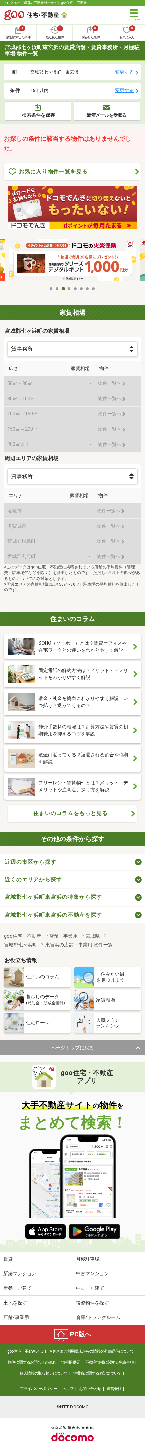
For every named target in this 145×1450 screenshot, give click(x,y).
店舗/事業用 (16, 1317)
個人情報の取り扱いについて (44, 1373)
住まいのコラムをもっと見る (70, 813)
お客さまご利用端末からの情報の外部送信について (91, 1351)
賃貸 (8, 1259)
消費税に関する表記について (97, 1373)
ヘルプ (68, 1388)
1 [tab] (51, 288)
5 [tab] (75, 288)
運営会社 (114, 1388)
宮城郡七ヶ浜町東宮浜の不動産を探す (53, 915)
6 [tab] (81, 288)
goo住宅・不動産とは (25, 1351)
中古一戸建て (90, 1288)
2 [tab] (57, 288)
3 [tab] (63, 288)
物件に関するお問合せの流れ (32, 1362)
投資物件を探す (92, 1303)
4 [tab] (69, 288)
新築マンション (19, 1273)
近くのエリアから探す (33, 879)
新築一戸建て (17, 1288)
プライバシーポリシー (38, 1388)
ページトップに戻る (72, 1047)
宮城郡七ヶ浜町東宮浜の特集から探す (53, 897)
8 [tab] (93, 288)
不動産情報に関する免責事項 (109, 1362)
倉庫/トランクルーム (98, 1317)
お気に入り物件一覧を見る (53, 171)
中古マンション (92, 1273)
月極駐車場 (87, 1259)
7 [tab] (87, 288)
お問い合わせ (90, 1388)
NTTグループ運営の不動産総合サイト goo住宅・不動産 (45, 3)
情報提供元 (70, 1362)
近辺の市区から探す (30, 862)
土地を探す (15, 1303)
